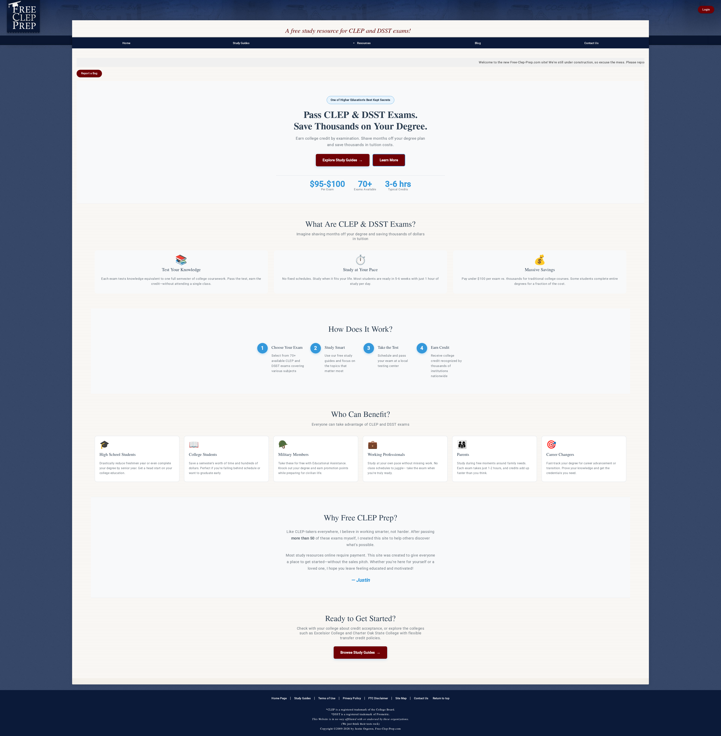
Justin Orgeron (364, 728)
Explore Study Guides (343, 160)
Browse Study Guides (360, 652)
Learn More (389, 160)
